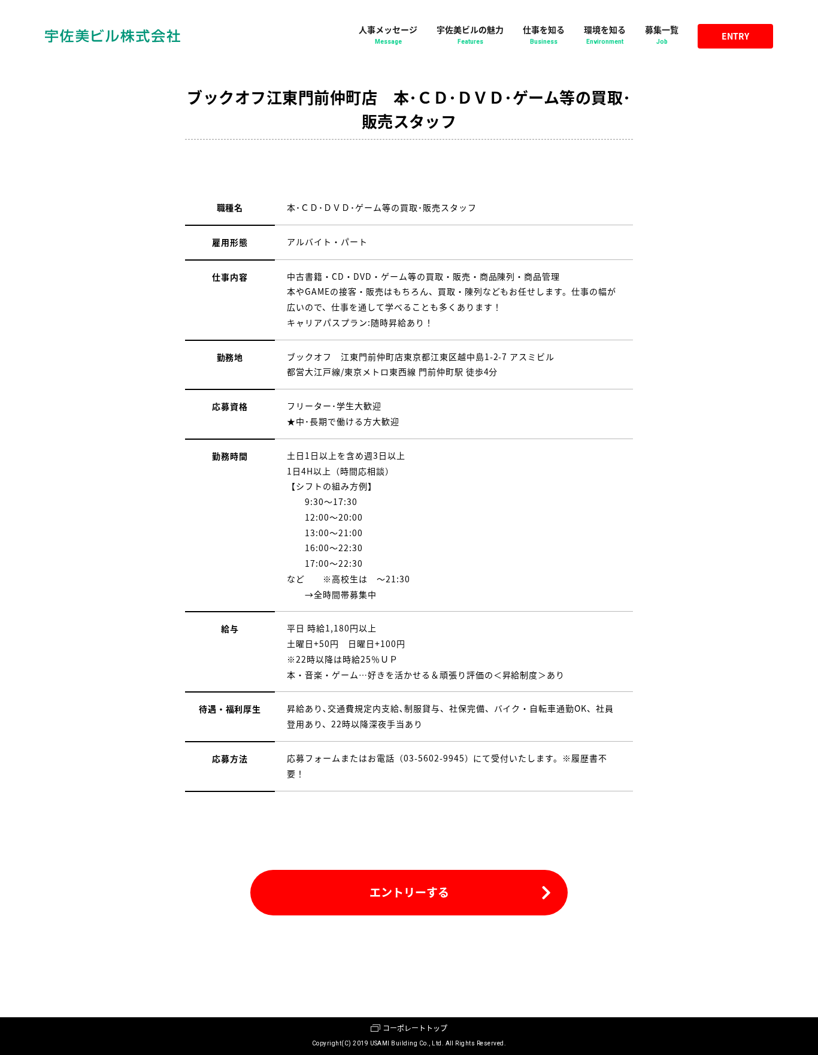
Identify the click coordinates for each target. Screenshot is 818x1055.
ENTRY (735, 36)
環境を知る (605, 34)
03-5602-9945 (434, 758)
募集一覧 (661, 34)
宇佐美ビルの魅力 (470, 34)
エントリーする (409, 892)
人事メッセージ (388, 34)
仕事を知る (544, 34)
